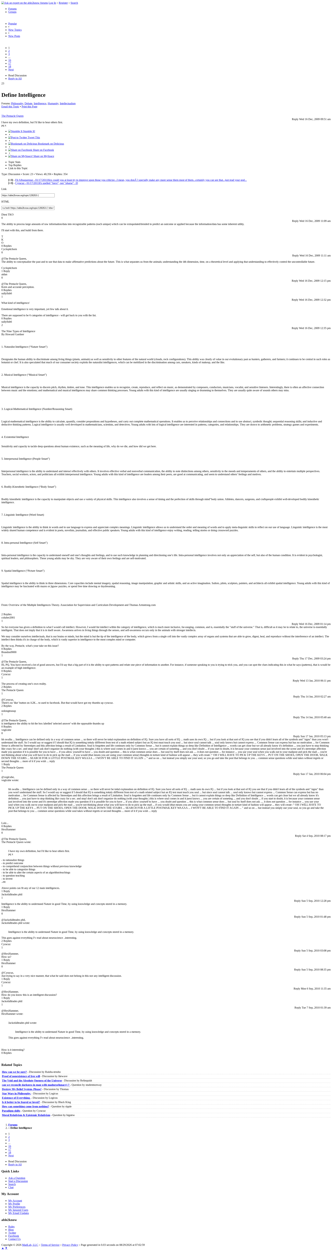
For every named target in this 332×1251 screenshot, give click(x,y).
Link (4, 189)
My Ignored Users (18, 1209)
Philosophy (17, 103)
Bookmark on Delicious (50, 143)
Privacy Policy (70, 1244)
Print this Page (29, 106)
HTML (5, 201)
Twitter (12, 1232)
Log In (52, 2)
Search (74, 2)
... (9, 57)
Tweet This (33, 137)
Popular (12, 23)
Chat (10, 1187)
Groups (12, 11)
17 (9, 63)
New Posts (14, 36)
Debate (28, 103)
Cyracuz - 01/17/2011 (46, 183)
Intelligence (40, 103)
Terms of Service (50, 1244)
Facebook (13, 1235)
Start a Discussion (18, 1181)
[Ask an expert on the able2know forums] (24, 2)
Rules (11, 1226)
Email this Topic (10, 106)
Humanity (53, 103)
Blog (11, 1229)
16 (9, 60)
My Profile (14, 1203)
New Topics (15, 29)
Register (63, 2)
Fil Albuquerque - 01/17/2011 (131, 180)
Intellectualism (68, 103)
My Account (15, 1200)
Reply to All (15, 78)
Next (11, 69)
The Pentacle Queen (12, 115)
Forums (12, 8)
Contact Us (14, 1239)
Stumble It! (28, 131)
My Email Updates (18, 1213)
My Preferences (16, 1206)
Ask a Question (16, 1178)
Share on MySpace (43, 156)
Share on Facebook (43, 149)
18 (9, 66)
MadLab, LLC (30, 1244)
